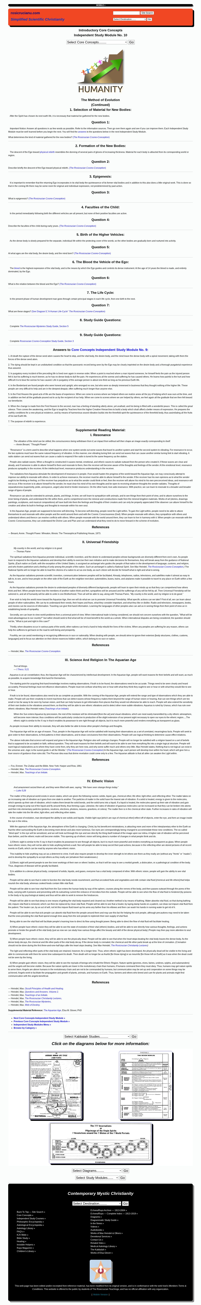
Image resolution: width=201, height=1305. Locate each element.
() (91, 137)
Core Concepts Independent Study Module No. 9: (110, 350)
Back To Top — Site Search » (31, 1212)
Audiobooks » (97, 1230)
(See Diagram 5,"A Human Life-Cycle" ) (68, 311)
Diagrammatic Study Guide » (104, 1220)
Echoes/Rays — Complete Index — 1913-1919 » (114, 1213)
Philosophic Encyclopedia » (30, 1222)
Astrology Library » (26, 1228)
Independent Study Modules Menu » (32, 1024)
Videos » (95, 1227)
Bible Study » (23, 1238)
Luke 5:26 (21, 790)
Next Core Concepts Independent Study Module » (39, 1018)
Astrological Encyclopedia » (30, 1225)
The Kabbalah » (98, 1249)
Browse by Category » (25, 1028)
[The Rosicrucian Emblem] (100, 1271)
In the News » (97, 1223)
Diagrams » (96, 1217)
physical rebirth (47, 152)
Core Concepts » (25, 1215)
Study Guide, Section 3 (47, 341)
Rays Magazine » (25, 1248)
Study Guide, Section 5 (44, 326)
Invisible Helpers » (26, 1245)
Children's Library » (26, 1251)
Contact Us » (97, 1240)
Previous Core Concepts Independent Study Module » (42, 1021)
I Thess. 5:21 (22, 669)
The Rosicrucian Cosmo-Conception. (166, 567)
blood (17, 268)
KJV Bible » (22, 1235)
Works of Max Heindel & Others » (107, 1233)
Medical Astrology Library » (104, 1246)
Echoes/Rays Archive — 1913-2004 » (109, 1210)
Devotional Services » (101, 1236)
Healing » (21, 1241)
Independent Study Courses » (31, 1218)
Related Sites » (98, 1243)
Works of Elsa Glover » (102, 1253)
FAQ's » (20, 1231)
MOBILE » (100, 5)
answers (82, 132)
